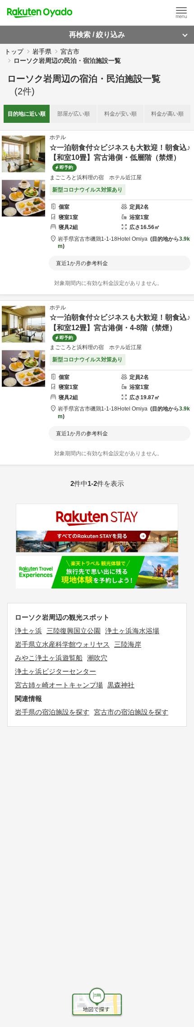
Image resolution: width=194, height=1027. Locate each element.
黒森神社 (120, 685)
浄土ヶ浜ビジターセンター (55, 671)
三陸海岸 (127, 644)
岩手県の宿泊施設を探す (52, 712)
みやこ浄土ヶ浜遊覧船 (49, 658)
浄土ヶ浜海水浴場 (132, 631)
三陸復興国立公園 (73, 631)
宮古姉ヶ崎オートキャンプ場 (59, 685)
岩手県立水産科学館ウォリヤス (62, 644)
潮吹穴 (97, 658)
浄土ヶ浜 (28, 631)
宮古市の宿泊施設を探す (131, 712)
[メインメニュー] (181, 12)
